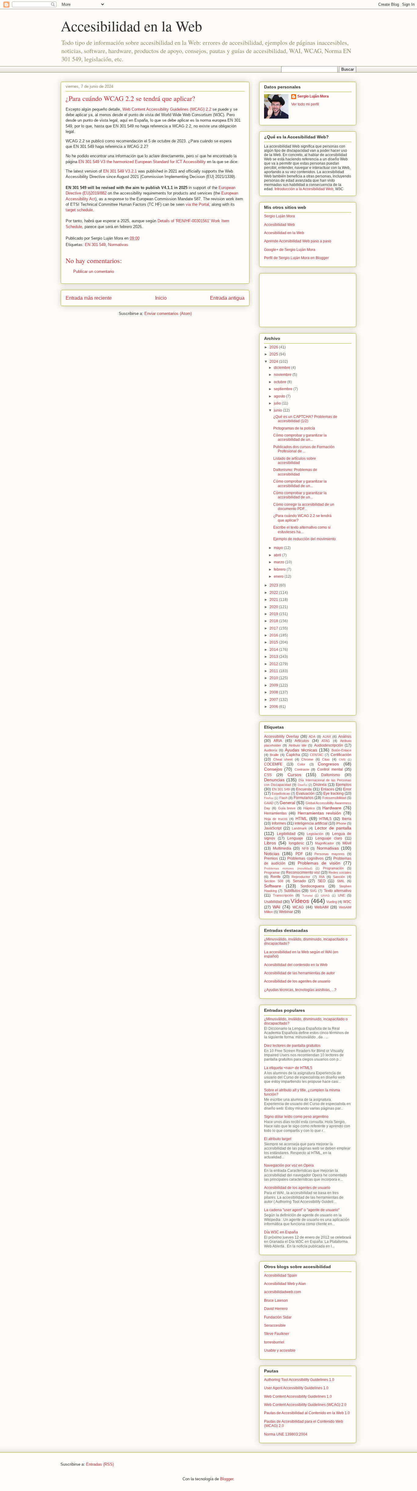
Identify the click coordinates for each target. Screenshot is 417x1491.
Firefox (269, 798)
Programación (333, 868)
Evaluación (305, 793)
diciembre (282, 368)
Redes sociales (339, 872)
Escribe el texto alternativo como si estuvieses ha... (302, 529)
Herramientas (275, 813)
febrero (280, 569)
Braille (274, 755)
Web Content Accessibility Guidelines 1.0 (298, 1396)
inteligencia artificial (311, 823)
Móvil (347, 843)
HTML (301, 818)
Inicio (161, 298)
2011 (274, 671)
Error (347, 789)
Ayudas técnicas (301, 749)
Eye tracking (333, 793)
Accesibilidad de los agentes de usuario (297, 981)
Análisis (344, 736)
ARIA (278, 741)
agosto (280, 396)
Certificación (341, 755)
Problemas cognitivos (305, 858)
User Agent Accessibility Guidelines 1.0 (296, 1388)
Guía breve (287, 808)
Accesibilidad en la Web (131, 25)
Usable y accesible (280, 1350)
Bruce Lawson (276, 1300)
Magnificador (324, 843)
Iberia (346, 819)
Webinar (286, 912)
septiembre (283, 389)
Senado (299, 881)
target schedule (79, 210)
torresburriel (274, 1342)
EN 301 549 (95, 244)
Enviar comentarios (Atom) (168, 313)
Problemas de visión (319, 863)
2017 (274, 628)
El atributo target (277, 1139)
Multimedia (282, 848)
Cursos (294, 774)
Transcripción (283, 895)
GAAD (269, 803)
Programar (272, 872)
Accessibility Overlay (281, 736)
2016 (274, 635)
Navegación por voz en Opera (289, 1165)
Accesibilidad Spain (280, 1275)
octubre (280, 382)
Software (272, 885)
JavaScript (272, 828)
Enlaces (327, 789)
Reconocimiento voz (303, 872)
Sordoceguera (312, 886)
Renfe (275, 877)
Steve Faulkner (276, 1334)
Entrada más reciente (89, 298)
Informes (279, 823)
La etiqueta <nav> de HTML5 (288, 1068)
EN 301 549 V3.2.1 (120, 171)
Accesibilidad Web (279, 225)
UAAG (325, 895)
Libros (270, 842)
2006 (274, 706)
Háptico (309, 808)
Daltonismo (330, 775)
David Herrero (276, 1309)
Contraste (302, 769)
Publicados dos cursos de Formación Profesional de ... (304, 449)
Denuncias (274, 779)
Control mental (330, 769)
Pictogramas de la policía (294, 428)
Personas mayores (329, 854)
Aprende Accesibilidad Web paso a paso (297, 241)
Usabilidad (273, 902)
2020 (274, 607)
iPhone (341, 823)
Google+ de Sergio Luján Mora (289, 250)
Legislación (315, 834)
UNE (341, 895)
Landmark (299, 828)
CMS (342, 759)
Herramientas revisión (319, 813)
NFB (305, 848)
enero (279, 576)
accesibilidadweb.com (282, 1292)
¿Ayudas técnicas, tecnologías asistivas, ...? (300, 990)
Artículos (302, 741)
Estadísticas (281, 793)
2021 (274, 599)
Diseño (302, 785)
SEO (321, 881)
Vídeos (300, 901)
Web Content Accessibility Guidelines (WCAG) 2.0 (305, 1405)
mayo (279, 548)
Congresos (328, 764)
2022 (274, 592)
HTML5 (325, 819)
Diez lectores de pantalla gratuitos (292, 1045)
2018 (274, 621)
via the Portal (197, 204)
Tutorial (307, 895)
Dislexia (320, 785)
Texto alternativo (337, 891)
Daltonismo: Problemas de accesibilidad (295, 472)
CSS (268, 775)
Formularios (304, 798)
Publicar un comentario (93, 271)
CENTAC (316, 755)
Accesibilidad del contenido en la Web (296, 965)
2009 (274, 685)
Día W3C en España (281, 1232)
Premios (271, 858)
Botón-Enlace (341, 750)
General (287, 802)
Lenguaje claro (328, 838)
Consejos (273, 769)
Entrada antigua (227, 298)
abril (278, 555)
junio (278, 410)
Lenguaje (295, 838)
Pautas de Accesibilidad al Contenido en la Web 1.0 (307, 1413)
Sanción (339, 877)
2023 (274, 585)
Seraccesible (275, 1325)
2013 (274, 657)
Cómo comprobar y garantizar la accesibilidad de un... (300, 437)
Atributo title (297, 745)
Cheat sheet (283, 759)
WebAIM (321, 907)
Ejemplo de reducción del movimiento (304, 539)
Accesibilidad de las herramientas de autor (299, 973)
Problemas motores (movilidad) (288, 868)
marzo (279, 562)
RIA (322, 877)
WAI (276, 906)
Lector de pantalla (333, 828)
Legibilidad (286, 834)
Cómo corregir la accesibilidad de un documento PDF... (303, 506)
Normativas (118, 244)
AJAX (327, 736)
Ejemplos (343, 785)
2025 (274, 354)
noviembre (283, 375)
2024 (274, 361)
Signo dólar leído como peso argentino (296, 1117)
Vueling (331, 902)
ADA (312, 736)
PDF (299, 854)
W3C (347, 902)
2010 (274, 678)
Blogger (226, 1479)
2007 (274, 699)
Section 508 (273, 881)
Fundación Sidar (278, 1317)
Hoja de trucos (276, 819)
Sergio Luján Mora (313, 96)
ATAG (325, 741)
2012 (274, 664)
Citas (326, 759)
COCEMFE (273, 764)
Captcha (293, 755)
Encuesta (304, 789)
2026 (274, 347)
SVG (313, 891)
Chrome (307, 759)
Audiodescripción (328, 745)
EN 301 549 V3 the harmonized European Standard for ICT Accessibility (142, 161)
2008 (274, 692)
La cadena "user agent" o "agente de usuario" (301, 1210)
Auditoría (270, 750)
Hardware (331, 807)
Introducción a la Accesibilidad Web (303, 189)
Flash (283, 798)
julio (278, 403)
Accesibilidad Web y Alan (285, 1284)
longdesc (296, 843)
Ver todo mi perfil (305, 104)
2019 (274, 614)
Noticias (271, 853)
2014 (274, 649)
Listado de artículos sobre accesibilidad (294, 460)
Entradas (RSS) (100, 1464)
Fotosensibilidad (334, 798)
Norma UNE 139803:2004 (285, 1434)
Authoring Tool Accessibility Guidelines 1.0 (299, 1380)
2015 (274, 642)
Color (301, 764)
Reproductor (301, 877)
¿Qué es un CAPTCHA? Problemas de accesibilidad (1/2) (305, 419)
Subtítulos (292, 891)
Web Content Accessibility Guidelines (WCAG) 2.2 (166, 109)
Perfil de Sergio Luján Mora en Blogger (296, 258)
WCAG (298, 907)
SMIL (341, 881)
